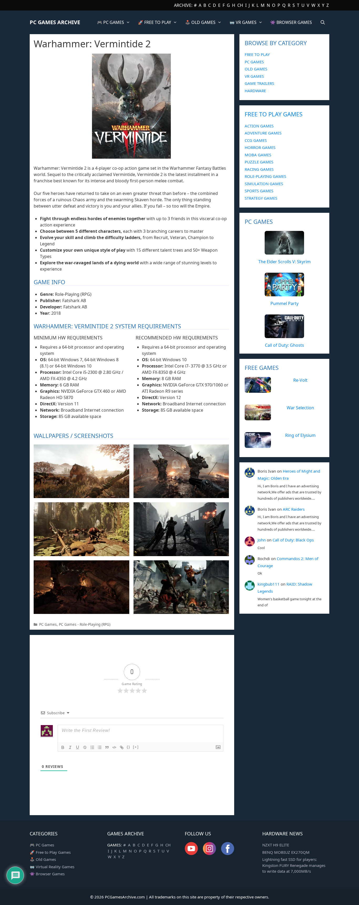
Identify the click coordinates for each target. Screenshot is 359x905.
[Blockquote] (107, 747)
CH (240, 5)
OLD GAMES (256, 68)
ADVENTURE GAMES (263, 133)
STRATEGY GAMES (261, 198)
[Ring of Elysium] (258, 445)
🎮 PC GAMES (110, 22)
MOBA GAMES (258, 154)
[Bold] (62, 747)
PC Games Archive (55, 22)
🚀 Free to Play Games (50, 852)
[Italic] (70, 747)
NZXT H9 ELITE (275, 844)
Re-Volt (300, 380)
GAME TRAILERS (259, 83)
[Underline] (77, 747)
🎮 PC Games (42, 844)
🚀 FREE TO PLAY (154, 22)
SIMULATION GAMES (264, 183)
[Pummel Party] (284, 293)
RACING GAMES (259, 169)
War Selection (300, 408)
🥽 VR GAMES (243, 22)
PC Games (48, 624)
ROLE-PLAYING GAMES (265, 176)
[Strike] (85, 747)
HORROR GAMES (260, 147)
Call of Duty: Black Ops (293, 539)
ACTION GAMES (259, 125)
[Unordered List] (99, 747)
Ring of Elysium (300, 435)
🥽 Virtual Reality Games (52, 866)
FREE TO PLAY (257, 54)
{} (128, 747)
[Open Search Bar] (322, 22)
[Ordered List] (92, 747)
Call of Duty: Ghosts (284, 345)
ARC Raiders (294, 509)
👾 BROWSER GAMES (291, 22)
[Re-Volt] (258, 389)
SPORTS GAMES (259, 190)
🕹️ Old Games (43, 859)
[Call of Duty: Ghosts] (284, 335)
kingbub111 (269, 584)
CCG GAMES (256, 140)
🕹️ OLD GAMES (200, 22)
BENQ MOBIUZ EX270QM (286, 852)
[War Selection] (258, 417)
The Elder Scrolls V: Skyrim (284, 262)
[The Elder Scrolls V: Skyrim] (284, 251)
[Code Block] (114, 747)
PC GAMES (254, 61)
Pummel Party (284, 303)
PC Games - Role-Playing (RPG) (84, 624)
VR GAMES (254, 76)
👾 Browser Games (47, 873)
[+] (136, 747)
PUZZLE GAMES (259, 161)
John (262, 539)
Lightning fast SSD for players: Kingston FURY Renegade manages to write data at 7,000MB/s (293, 865)
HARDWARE (255, 90)
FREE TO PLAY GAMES (273, 114)
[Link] (121, 747)
